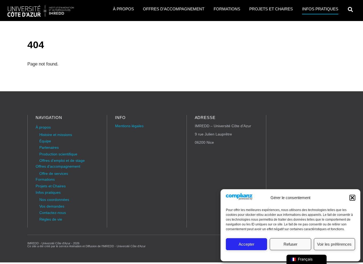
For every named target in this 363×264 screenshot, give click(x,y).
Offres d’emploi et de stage (62, 161)
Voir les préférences (334, 244)
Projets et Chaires (271, 9)
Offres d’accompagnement (173, 9)
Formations (227, 9)
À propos (123, 9)
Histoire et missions (55, 135)
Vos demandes (51, 206)
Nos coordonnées (54, 200)
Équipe (45, 141)
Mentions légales (129, 126)
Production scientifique (58, 154)
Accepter (246, 244)
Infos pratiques (320, 9)
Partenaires (49, 148)
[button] (352, 197)
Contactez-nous (52, 213)
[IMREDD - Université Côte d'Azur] (40, 15)
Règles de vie (50, 219)
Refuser (290, 244)
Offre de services (53, 174)
